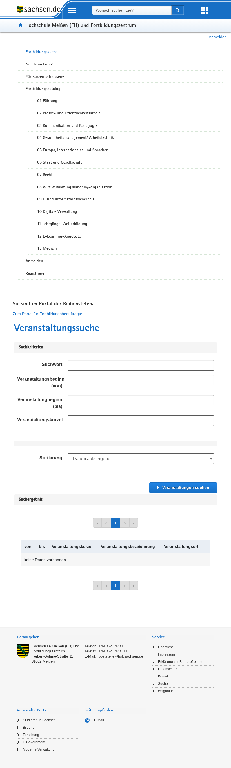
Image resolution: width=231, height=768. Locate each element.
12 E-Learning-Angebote (59, 236)
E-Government (34, 742)
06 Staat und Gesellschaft (59, 162)
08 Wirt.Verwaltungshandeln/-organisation (74, 186)
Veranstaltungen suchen (185, 487)
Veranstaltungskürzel (40, 419)
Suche (163, 684)
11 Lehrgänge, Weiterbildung (62, 223)
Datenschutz (167, 669)
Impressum (166, 654)
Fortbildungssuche (41, 51)
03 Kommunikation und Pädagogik (67, 125)
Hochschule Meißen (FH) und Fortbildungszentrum (80, 25)
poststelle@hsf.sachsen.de (121, 656)
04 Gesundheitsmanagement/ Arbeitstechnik (75, 137)
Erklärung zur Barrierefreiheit (180, 662)
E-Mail (99, 720)
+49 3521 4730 (111, 646)
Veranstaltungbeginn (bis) (39, 403)
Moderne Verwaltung (39, 749)
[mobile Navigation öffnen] (72, 10)
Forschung (31, 735)
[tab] (81, 638)
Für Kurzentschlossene (45, 76)
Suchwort (52, 364)
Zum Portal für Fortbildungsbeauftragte (47, 313)
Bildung (29, 727)
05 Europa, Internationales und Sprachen (72, 149)
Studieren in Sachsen (39, 720)
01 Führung (47, 100)
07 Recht (44, 174)
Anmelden (218, 37)
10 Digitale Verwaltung (57, 211)
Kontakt (164, 676)
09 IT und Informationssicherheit (65, 199)
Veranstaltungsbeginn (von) (41, 382)
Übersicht (165, 647)
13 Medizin (47, 248)
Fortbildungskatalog (43, 88)
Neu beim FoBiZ (39, 64)
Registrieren (36, 273)
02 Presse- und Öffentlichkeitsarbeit (68, 113)
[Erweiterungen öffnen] (204, 10)
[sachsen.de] (39, 12)
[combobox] (132, 10)
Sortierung (50, 457)
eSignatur (165, 691)
